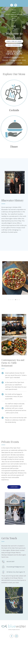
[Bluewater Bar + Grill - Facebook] (11, 5)
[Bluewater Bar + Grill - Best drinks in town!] (14, 93)
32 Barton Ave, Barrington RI (15, 572)
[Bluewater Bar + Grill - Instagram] (15, 5)
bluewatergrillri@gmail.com (15, 567)
